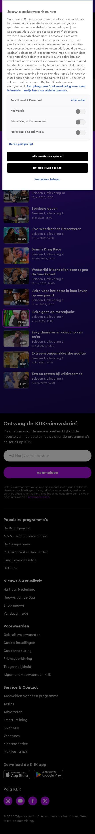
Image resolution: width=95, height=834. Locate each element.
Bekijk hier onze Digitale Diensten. (45, 90)
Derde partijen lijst (21, 144)
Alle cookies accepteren (47, 156)
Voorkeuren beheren (47, 179)
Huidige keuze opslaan (47, 168)
